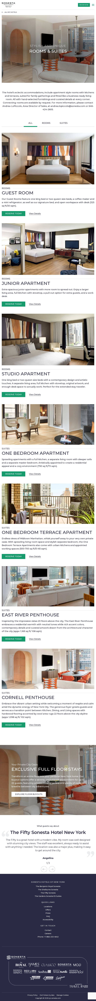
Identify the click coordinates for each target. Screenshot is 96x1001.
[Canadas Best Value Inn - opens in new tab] (48, 978)
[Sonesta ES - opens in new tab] (44, 971)
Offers (48, 910)
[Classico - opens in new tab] (48, 965)
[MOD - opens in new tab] (77, 965)
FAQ (48, 916)
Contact (48, 930)
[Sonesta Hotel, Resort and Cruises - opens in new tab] (64, 965)
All (30, 123)
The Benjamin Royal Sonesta (48, 886)
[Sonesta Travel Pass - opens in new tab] (78, 986)
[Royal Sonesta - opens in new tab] (21, 965)
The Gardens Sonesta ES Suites (48, 896)
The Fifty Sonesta (48, 893)
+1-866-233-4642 (51, 937)
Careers (48, 933)
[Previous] (44, 869)
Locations (48, 906)
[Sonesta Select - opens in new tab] (17, 972)
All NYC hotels (11, 12)
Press (48, 913)
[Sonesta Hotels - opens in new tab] (16, 957)
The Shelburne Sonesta (48, 890)
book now (83, 5)
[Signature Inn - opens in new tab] (60, 978)
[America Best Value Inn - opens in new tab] (35, 978)
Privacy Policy (32, 995)
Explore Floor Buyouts (28, 794)
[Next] (52, 869)
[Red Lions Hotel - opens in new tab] (30, 971)
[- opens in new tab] (60, 971)
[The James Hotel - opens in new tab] (34, 965)
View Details (35, 213)
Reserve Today (13, 213)
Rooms (46, 123)
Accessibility (48, 920)
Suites (64, 123)
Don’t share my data (47, 995)
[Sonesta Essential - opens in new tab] (76, 971)
